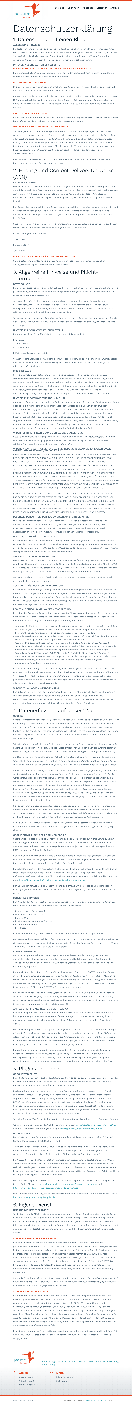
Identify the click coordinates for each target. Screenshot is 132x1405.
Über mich (73, 8)
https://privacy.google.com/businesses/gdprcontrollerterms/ (67, 1184)
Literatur (102, 8)
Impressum (79, 1400)
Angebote (88, 8)
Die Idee (59, 8)
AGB (110, 1400)
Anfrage (114, 8)
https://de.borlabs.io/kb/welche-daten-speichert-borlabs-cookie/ (52, 880)
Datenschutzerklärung (96, 1400)
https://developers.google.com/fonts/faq (95, 1125)
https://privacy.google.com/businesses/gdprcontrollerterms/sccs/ (46, 1188)
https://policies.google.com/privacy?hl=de (81, 1128)
